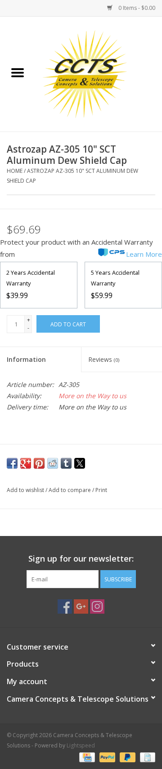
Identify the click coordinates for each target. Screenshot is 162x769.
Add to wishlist (26, 490)
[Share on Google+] (25, 463)
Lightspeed (81, 745)
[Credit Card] (86, 756)
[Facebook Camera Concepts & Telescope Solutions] (65, 606)
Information (26, 359)
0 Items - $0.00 (136, 8)
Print (101, 490)
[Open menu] (17, 72)
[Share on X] (79, 463)
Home (14, 171)
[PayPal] (106, 756)
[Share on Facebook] (12, 463)
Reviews (103, 359)
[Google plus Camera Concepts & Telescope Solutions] (81, 606)
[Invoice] (146, 756)
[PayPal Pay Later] (127, 756)
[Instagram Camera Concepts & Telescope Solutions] (97, 606)
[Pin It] (39, 463)
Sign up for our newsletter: (81, 558)
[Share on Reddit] (52, 463)
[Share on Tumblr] (66, 463)
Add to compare (70, 490)
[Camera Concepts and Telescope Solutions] (98, 73)
